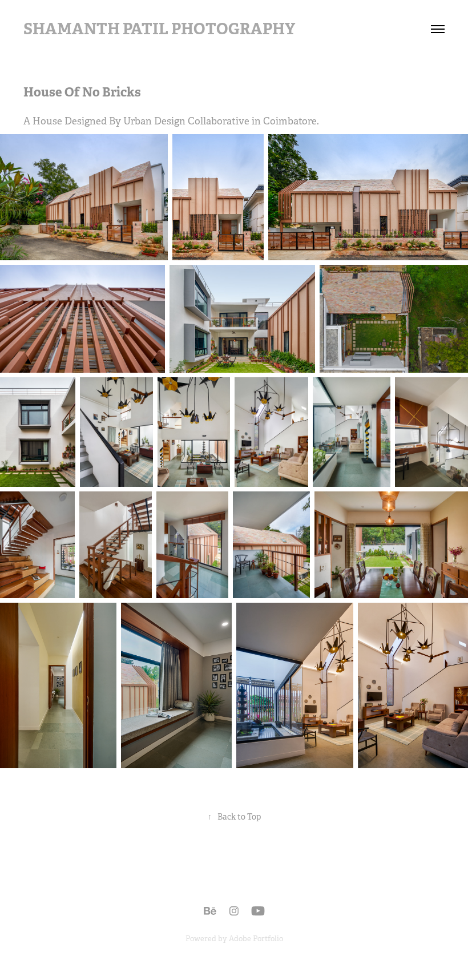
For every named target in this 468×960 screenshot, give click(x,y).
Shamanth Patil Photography (159, 29)
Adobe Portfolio (256, 938)
